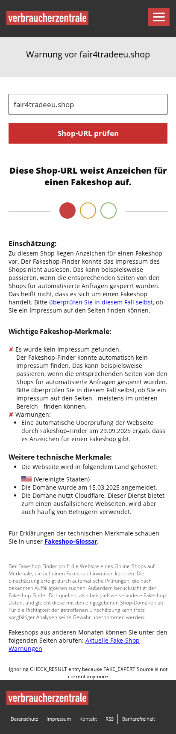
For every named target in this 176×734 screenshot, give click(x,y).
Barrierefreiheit (138, 719)
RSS (110, 719)
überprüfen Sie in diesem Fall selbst (101, 302)
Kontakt (88, 719)
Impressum (59, 719)
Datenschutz (24, 719)
